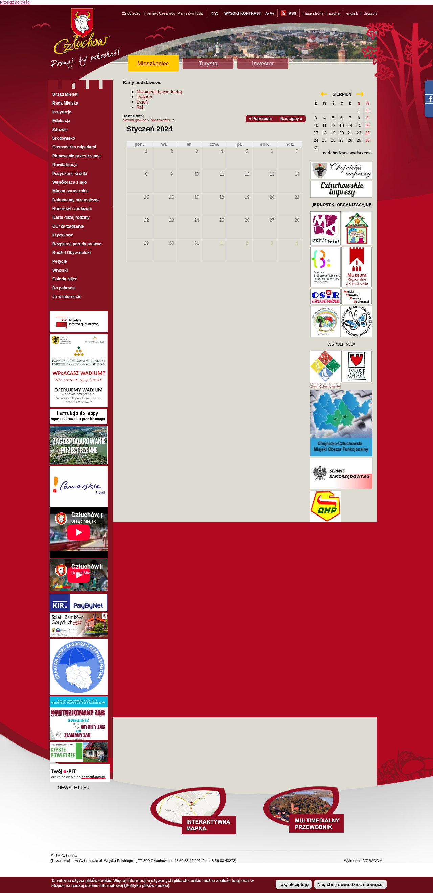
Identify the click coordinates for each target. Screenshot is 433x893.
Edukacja (61, 120)
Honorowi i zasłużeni (72, 208)
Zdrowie (60, 129)
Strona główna (134, 120)
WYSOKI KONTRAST (242, 13)
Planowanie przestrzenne (76, 156)
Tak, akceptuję (294, 884)
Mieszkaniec (153, 63)
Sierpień (342, 94)
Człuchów (97, 41)
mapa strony (313, 13)
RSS (292, 13)
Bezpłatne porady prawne (76, 244)
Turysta (208, 63)
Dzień (142, 102)
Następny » (291, 118)
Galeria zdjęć (64, 279)
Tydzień (144, 96)
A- (267, 13)
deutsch (370, 13)
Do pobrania (64, 287)
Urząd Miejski (65, 94)
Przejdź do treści (15, 2)
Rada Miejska (65, 103)
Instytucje (61, 112)
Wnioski (60, 270)
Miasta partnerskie (70, 191)
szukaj (334, 13)
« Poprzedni (260, 118)
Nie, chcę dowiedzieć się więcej (350, 884)
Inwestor (263, 63)
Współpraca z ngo (69, 182)
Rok (140, 107)
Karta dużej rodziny (71, 217)
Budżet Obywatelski (71, 252)
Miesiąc (159, 91)
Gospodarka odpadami (74, 147)
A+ (272, 13)
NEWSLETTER (74, 788)
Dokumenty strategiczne (76, 200)
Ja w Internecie (67, 296)
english (352, 13)
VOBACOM (372, 860)
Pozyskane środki (69, 173)
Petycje (59, 261)
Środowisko (63, 138)
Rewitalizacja (65, 164)
